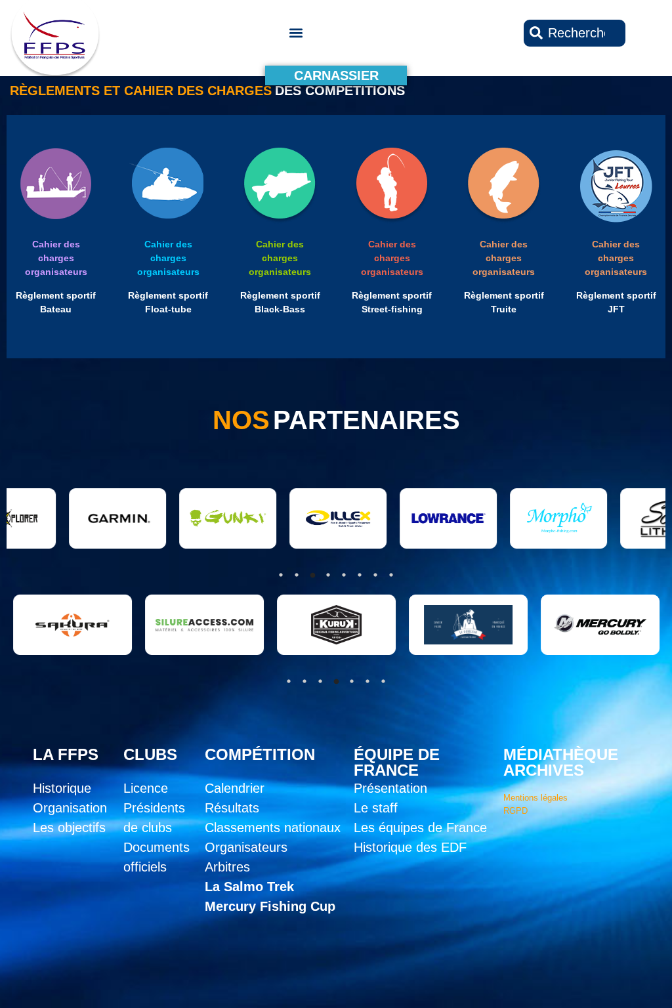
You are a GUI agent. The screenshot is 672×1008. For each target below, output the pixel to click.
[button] (295, 33)
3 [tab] (320, 681)
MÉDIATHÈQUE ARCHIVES (560, 762)
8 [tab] (391, 574)
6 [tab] (367, 681)
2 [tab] (304, 681)
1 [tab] (288, 681)
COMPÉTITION (260, 754)
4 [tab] (336, 681)
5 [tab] (351, 681)
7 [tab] (383, 681)
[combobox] (574, 33)
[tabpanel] (196, 625)
